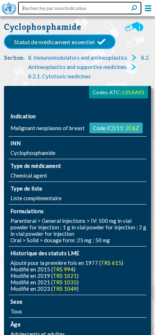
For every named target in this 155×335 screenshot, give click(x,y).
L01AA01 (134, 92)
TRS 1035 (65, 282)
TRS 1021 (65, 275)
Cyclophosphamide (42, 26)
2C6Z (132, 128)
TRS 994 (63, 269)
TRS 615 (111, 263)
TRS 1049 (65, 288)
